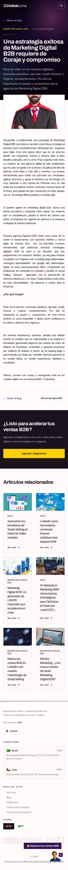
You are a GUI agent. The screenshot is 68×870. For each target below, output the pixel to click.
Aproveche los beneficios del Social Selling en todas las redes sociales (17, 529)
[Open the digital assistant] (55, 856)
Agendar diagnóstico (34, 453)
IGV (20, 722)
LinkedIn (13, 731)
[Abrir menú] (61, 5)
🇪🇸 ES (9, 826)
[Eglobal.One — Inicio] (15, 5)
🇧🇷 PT (21, 826)
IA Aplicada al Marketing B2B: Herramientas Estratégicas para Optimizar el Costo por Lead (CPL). (49, 597)
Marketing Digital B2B (15, 29)
